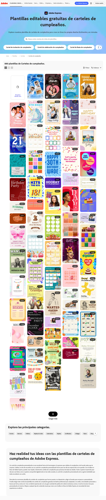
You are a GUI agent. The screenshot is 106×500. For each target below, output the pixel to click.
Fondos (12, 433)
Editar (41, 3)
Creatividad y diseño (15, 3)
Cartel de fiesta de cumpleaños (81, 47)
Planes (67, 3)
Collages (77, 433)
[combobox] (53, 39)
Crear (35, 3)
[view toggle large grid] (12, 68)
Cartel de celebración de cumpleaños (51, 47)
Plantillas (14, 56)
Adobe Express (28, 3)
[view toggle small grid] (6, 68)
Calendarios (50, 433)
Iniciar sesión (99, 3)
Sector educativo (57, 3)
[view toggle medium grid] (9, 68)
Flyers (85, 433)
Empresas (48, 3)
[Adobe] (4, 3)
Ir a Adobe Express (81, 3)
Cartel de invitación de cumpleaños (18, 47)
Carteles (23, 56)
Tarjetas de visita (38, 433)
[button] (91, 3)
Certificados (68, 433)
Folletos (28, 433)
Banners (19, 433)
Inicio (7, 56)
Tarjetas (59, 433)
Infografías (93, 433)
